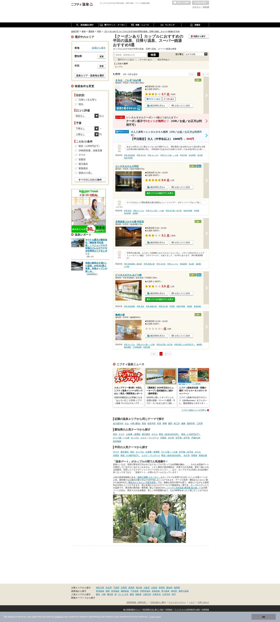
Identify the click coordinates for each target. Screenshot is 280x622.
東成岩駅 (183, 264)
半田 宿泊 (127, 211)
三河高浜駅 (137, 347)
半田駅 (196, 211)
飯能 (132, 594)
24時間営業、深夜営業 (90, 150)
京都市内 (157, 594)
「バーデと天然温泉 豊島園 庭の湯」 (182, 488)
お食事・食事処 (133, 434)
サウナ (122, 434)
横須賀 (110, 594)
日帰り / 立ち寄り (88, 99)
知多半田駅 (128, 158)
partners (59, 616)
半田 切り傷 (163, 306)
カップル (135, 438)
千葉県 (116, 587)
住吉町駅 (192, 155)
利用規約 (169, 610)
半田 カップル (153, 155)
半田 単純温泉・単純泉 (133, 264)
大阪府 (147, 587)
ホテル (155, 434)
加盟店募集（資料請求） (137, 602)
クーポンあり (146, 59)
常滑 (159, 423)
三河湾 (199, 423)
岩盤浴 (194, 455)
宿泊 (115, 434)
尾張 (144, 423)
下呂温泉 (134, 591)
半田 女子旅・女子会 (174, 211)
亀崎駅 (199, 344)
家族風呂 (83, 168)
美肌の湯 (203, 455)
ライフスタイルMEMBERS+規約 (187, 610)
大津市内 (166, 594)
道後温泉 (156, 591)
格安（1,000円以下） (191, 434)
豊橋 (183, 423)
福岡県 (177, 587)
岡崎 (165, 423)
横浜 (98, 594)
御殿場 (138, 594)
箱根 (108, 591)
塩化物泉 (117, 441)
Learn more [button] (155, 616)
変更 (102, 56)
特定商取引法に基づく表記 (153, 610)
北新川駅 (146, 347)
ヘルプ (192, 602)
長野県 (162, 587)
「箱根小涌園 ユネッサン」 (148, 477)
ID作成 (206, 7)
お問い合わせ (203, 602)
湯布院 (174, 591)
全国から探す (99, 47)
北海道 (154, 587)
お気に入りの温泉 (181, 3)
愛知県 (169, 587)
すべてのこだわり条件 (90, 179)
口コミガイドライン (177, 602)
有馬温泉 (115, 591)
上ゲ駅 (126, 267)
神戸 (174, 594)
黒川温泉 (165, 591)
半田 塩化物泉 (129, 155)
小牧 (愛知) (135, 423)
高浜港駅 (127, 347)
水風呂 (163, 438)
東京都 (139, 587)
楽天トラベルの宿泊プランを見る (160, 193)
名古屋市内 (118, 423)
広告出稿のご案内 (158, 602)
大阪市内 (147, 594)
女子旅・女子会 (182, 438)
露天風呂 (146, 434)
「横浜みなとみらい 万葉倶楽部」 (142, 482)
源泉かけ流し (86, 173)
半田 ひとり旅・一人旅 (169, 155)
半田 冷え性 (141, 155)
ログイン (196, 7)
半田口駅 (183, 155)
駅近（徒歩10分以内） (169, 434)
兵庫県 (124, 587)
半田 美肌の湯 (149, 264)
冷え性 (171, 438)
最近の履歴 (200, 3)
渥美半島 (191, 423)
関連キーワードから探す (83, 598)
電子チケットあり (126, 59)
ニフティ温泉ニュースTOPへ (194, 410)
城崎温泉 (125, 591)
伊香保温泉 (145, 591)
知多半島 (151, 423)
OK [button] (263, 617)
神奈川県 (100, 587)
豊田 (170, 423)
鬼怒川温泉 (183, 591)
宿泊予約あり (164, 59)
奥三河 (177, 423)
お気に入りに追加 (182, 105)
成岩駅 (135, 213)
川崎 (104, 594)
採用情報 (205, 610)
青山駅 (191, 264)
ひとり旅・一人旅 (121, 438)
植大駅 (200, 155)
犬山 (127, 423)
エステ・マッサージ (149, 438)
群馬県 (131, 587)
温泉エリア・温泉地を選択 (90, 75)
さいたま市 (123, 594)
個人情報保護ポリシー (132, 610)
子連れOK (195, 438)
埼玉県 (109, 587)
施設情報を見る (157, 105)
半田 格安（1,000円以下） (184, 344)
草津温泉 (100, 591)
